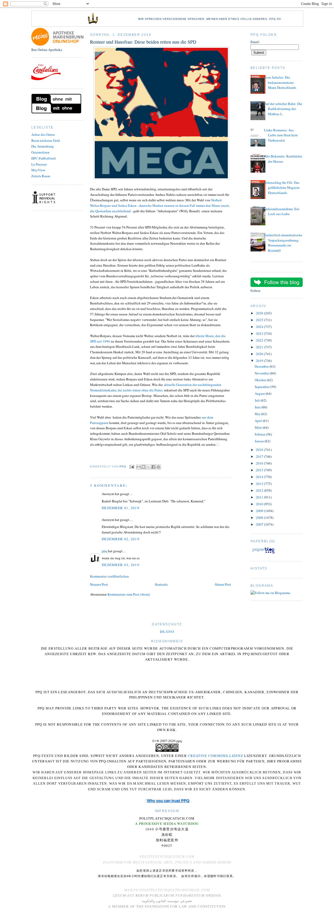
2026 (260, 313)
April (259, 420)
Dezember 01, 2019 (120, 507)
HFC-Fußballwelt (43, 158)
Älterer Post (222, 584)
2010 (260, 504)
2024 (260, 326)
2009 (260, 510)
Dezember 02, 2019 (120, 539)
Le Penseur (39, 164)
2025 (260, 320)
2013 (260, 483)
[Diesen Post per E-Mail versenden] (138, 466)
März (259, 427)
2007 (260, 524)
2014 (260, 476)
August (260, 393)
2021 (260, 347)
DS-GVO (167, 631)
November (262, 373)
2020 (260, 353)
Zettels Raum (40, 176)
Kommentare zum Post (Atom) (129, 594)
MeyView (38, 170)
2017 (260, 456)
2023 (260, 333)
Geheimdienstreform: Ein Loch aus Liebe (281, 211)
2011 (260, 497)
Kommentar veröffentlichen (109, 576)
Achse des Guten (43, 134)
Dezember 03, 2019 (120, 564)
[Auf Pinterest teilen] (158, 466)
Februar (260, 434)
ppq (104, 551)
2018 (260, 449)
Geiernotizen (40, 152)
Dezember (262, 366)
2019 (260, 360)
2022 (260, 340)
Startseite (161, 584)
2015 (260, 470)
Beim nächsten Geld (45, 140)
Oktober (261, 380)
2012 (260, 490)
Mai (258, 414)
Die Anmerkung (42, 146)
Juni (258, 407)
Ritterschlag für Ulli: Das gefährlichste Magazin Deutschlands (282, 187)
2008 (260, 517)
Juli (258, 400)
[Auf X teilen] (148, 466)
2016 (260, 463)
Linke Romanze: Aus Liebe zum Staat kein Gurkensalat (281, 135)
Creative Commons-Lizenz (215, 755)
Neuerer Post (99, 584)
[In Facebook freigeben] (153, 466)
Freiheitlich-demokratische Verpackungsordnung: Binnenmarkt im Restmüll (283, 243)
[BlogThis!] (143, 466)
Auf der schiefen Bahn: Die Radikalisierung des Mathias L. (283, 108)
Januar (260, 441)
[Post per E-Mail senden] (131, 466)
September (262, 386)
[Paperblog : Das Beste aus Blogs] (263, 553)
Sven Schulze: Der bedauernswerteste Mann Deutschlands (280, 82)
